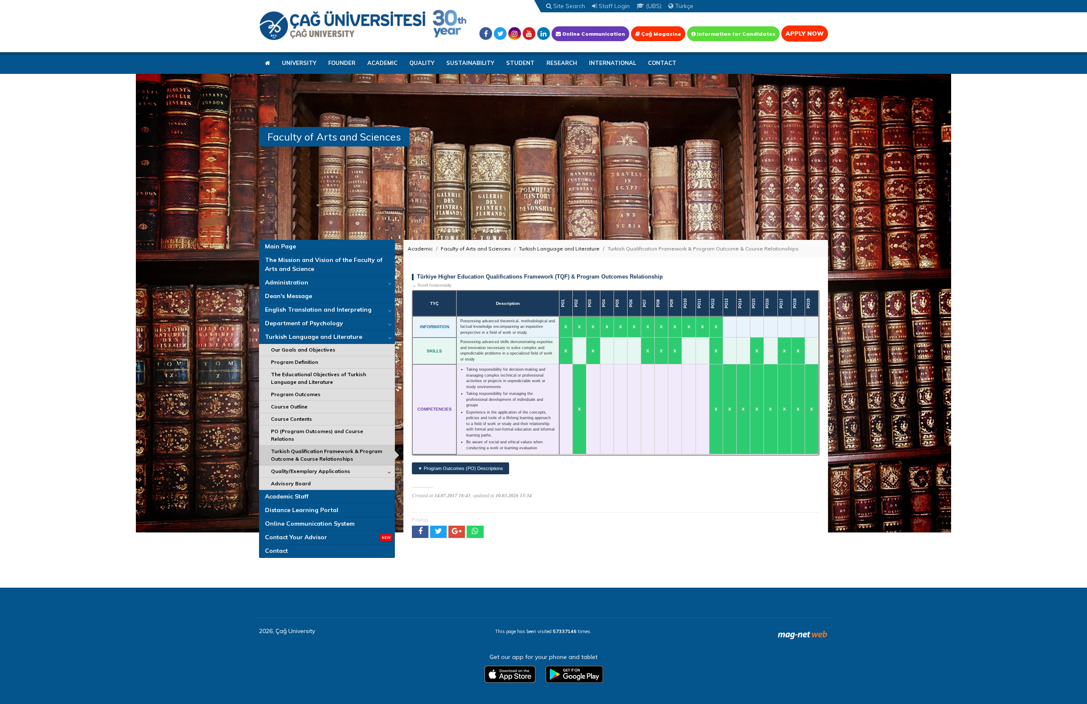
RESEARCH (561, 62)
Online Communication (593, 34)
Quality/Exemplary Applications (310, 471)
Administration (286, 282)
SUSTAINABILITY (470, 62)
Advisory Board (291, 483)
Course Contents (291, 419)
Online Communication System (310, 523)
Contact (276, 551)
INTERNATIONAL (612, 62)
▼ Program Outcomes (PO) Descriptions (460, 468)
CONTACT (662, 62)
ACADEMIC (382, 62)
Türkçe (683, 6)
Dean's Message (288, 296)
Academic (420, 248)
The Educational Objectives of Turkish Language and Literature (318, 378)
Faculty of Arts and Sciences (476, 248)
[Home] (363, 24)
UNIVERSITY (299, 62)
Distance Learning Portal (301, 510)
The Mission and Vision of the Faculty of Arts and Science (324, 264)
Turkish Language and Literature (313, 337)
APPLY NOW (805, 33)
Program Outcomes (296, 394)
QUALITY (421, 62)
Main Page (280, 246)
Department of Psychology (304, 323)
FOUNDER (341, 62)
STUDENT (520, 62)
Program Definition (294, 362)
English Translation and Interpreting (318, 309)
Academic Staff (287, 496)
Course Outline (289, 406)
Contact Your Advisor (296, 537)
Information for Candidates (735, 34)
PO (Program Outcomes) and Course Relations (317, 435)
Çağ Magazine (660, 34)
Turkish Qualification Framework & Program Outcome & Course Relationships (326, 455)
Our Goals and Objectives (303, 349)
